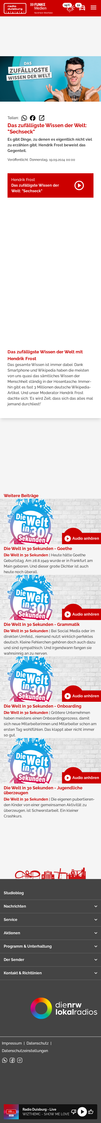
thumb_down (74, 1112)
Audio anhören (81, 538)
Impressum (12, 1043)
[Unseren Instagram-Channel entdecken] (20, 1060)
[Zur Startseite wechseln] (15, 8)
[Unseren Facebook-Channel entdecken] (12, 1060)
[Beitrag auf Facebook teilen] (32, 118)
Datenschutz (38, 1043)
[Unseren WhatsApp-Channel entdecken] (5, 1060)
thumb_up (90, 1112)
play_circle (82, 1111)
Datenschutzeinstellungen (25, 1051)
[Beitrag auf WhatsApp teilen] (24, 118)
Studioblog (14, 893)
